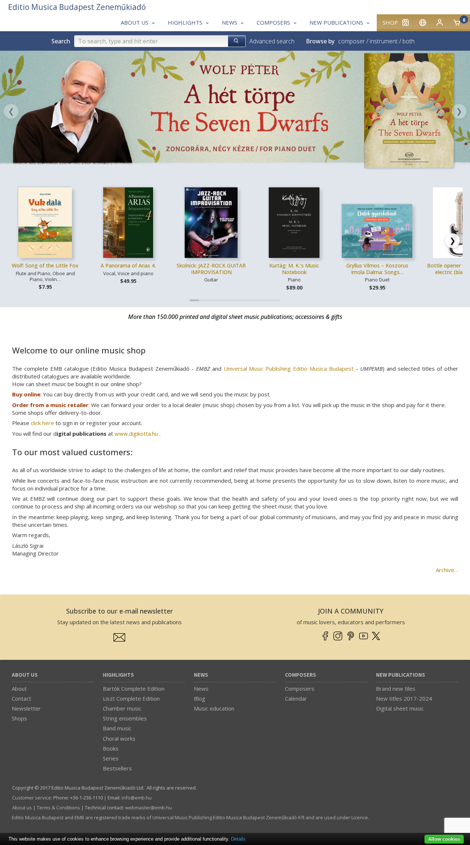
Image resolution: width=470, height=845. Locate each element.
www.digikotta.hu (136, 433)
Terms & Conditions (58, 807)
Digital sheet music (400, 708)
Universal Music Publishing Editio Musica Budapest (289, 368)
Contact (21, 698)
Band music (117, 728)
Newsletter (26, 708)
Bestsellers (117, 768)
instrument (384, 41)
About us (25, 675)
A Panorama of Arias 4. (128, 265)
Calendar (296, 698)
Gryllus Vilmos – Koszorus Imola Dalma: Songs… (377, 269)
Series (111, 758)
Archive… (447, 569)
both (408, 41)
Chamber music (122, 708)
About (19, 688)
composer (351, 41)
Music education (214, 708)
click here (42, 423)
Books (111, 748)
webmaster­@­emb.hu (148, 807)
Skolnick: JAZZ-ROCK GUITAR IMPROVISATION (211, 269)
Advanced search (271, 41)
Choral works (119, 738)
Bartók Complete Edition (133, 688)
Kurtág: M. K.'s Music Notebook (294, 269)
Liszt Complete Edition (131, 698)
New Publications (400, 675)
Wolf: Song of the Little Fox (45, 265)
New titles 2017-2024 (404, 698)
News (201, 675)
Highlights (118, 675)
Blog (199, 698)
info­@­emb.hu (137, 797)
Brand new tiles (395, 688)
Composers (300, 675)
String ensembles (125, 718)
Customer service (31, 797)
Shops (19, 718)
